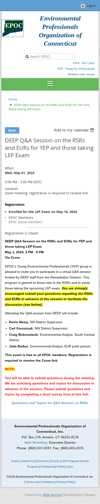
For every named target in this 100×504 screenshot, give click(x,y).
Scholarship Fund (52, 466)
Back (12, 130)
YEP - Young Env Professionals (76, 68)
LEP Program (70, 461)
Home (12, 99)
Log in (91, 5)
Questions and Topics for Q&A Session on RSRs (50, 403)
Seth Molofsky (35, 442)
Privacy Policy (66, 482)
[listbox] (74, 130)
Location (11, 188)
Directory (42, 461)
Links (69, 466)
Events (55, 461)
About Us (27, 461)
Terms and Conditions (40, 482)
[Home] (12, 36)
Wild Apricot (52, 495)
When (9, 168)
